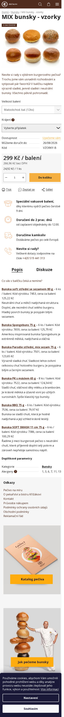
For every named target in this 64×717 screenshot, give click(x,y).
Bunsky (47, 466)
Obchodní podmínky (16, 511)
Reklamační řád (13, 516)
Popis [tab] (17, 269)
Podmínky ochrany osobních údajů (25, 507)
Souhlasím (31, 709)
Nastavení (31, 698)
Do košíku (45, 177)
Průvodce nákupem (15, 503)
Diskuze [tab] (44, 269)
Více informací (50, 689)
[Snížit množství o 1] (6, 177)
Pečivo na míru (12, 490)
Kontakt (8, 498)
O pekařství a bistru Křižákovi (22, 494)
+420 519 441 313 (34, 258)
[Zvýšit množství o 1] (23, 177)
